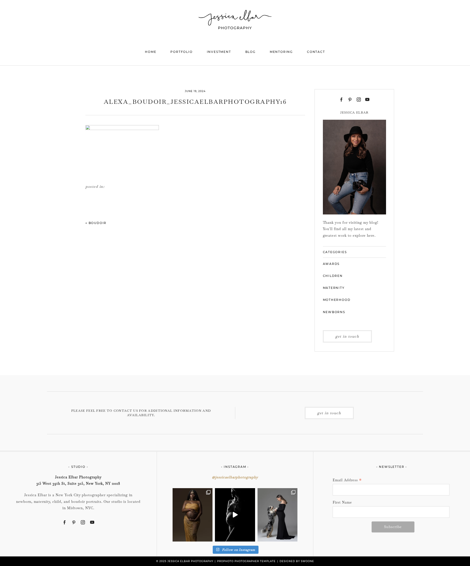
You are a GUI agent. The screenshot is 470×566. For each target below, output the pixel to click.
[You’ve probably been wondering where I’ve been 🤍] (235, 514)
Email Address (347, 480)
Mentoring (281, 52)
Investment (219, 52)
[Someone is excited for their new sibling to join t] (277, 514)
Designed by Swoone (297, 561)
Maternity (334, 288)
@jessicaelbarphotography (235, 477)
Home (150, 52)
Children (333, 276)
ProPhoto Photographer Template (246, 561)
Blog (250, 52)
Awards (331, 264)
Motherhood (337, 300)
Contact (316, 52)
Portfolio (181, 52)
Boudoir (98, 223)
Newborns (334, 312)
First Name (342, 502)
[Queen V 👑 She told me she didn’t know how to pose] (192, 514)
